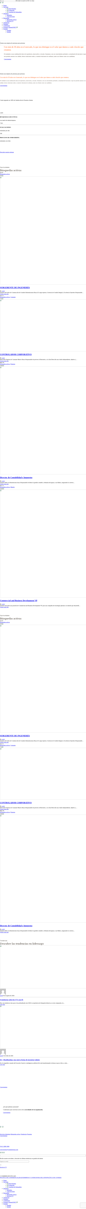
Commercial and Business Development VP (18, 600)
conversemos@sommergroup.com (9, 1149)
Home (5, 1180)
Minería (12, 487)
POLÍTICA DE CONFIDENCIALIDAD (11, 1177)
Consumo (13, 297)
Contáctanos (6, 1200)
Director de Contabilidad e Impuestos (16, 477)
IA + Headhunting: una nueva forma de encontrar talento (20, 1060)
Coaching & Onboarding (15, 1187)
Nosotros (29, 1134)
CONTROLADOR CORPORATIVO (16, 354)
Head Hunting (12, 1183)
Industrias (7, 1134)
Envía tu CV (10, 1196)
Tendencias (24, 1134)
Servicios (2, 1134)
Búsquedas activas (5, 174)
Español (5, 1204)
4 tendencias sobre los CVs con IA (11, 1000)
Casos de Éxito (11, 1191)
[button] (7, 59)
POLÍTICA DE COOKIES (54, 1177)
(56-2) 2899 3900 (4, 1146)
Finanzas (12, 364)
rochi (3, 291)
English (9, 1207)
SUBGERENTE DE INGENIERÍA (15, 287)
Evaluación (11, 1185)
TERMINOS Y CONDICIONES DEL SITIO (34, 1177)
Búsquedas (6, 1193)
